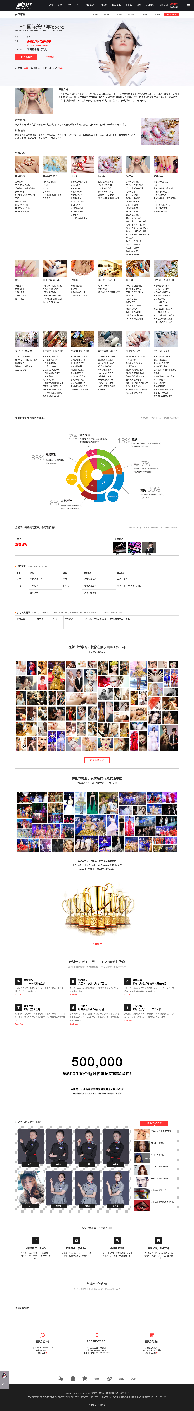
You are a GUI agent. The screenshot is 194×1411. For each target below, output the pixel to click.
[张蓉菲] (59, 1188)
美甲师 (119, 14)
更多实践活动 (97, 760)
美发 (78, 5)
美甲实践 (156, 14)
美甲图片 (131, 14)
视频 (139, 5)
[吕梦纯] (59, 1146)
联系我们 (163, 5)
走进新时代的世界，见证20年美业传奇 (97, 962)
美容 (69, 5)
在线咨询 (50, 57)
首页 (51, 5)
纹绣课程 (107, 14)
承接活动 (150, 5)
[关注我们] (4, 1384)
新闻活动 (116, 5)
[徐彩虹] (31, 1146)
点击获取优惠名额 (39, 41)
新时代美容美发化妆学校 (29, 6)
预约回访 (41, 1353)
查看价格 (21, 544)
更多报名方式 (150, 1353)
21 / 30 (60, 68)
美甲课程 (89, 5)
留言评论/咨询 (97, 1284)
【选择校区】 (174, 7)
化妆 (60, 5)
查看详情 (97, 944)
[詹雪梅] (116, 1188)
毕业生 (128, 5)
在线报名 (173, 14)
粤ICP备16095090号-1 (97, 1405)
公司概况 (102, 5)
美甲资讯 (144, 14)
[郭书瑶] (116, 1146)
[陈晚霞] (87, 1188)
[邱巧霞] (87, 1146)
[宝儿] (31, 1188)
